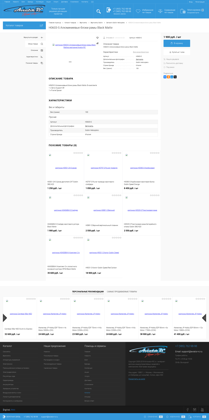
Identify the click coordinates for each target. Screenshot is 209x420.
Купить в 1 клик (178, 52)
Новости (16, 2)
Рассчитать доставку (174, 63)
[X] (175, 76)
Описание (34, 50)
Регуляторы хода (9, 376)
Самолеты (6, 352)
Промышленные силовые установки (16, 368)
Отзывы (87, 397)
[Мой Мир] (171, 76)
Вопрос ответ (89, 401)
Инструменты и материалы (12, 401)
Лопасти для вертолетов (11, 397)
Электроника (7, 364)
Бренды (30, 2)
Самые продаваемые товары (122, 291)
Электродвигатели (9, 372)
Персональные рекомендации (88, 291)
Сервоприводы (8, 380)
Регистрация (200, 2)
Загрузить (139, 59)
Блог (23, 2)
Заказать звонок (120, 14)
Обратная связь (13, 417)
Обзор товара (33, 44)
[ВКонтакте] (165, 76)
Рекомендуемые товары (53, 364)
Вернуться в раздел (31, 37)
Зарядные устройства (11, 388)
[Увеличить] (74, 46)
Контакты (85, 2)
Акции (48, 2)
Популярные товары (51, 356)
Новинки (47, 352)
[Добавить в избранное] (97, 38)
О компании (75, 2)
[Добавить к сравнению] (97, 43)
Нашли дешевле (172, 59)
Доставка (64, 2)
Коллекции (40, 2)
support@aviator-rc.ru (192, 351)
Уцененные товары (50, 368)
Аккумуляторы (8, 384)
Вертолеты (7, 356)
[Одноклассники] (168, 76)
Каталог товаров (14, 25)
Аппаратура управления (11, 360)
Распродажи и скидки (51, 360)
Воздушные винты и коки (12, 393)
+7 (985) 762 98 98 (31, 417)
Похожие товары (32, 63)
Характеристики (32, 57)
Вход (190, 2)
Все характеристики (141, 52)
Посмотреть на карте (136, 379)
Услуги (56, 2)
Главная (7, 2)
